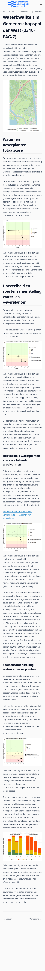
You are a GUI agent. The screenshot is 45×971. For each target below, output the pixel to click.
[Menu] (40, 3)
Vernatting (34, 919)
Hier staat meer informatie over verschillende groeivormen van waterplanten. (17, 515)
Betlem (9, 919)
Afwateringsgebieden (5, 12)
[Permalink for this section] (24, 150)
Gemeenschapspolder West (14, 12)
